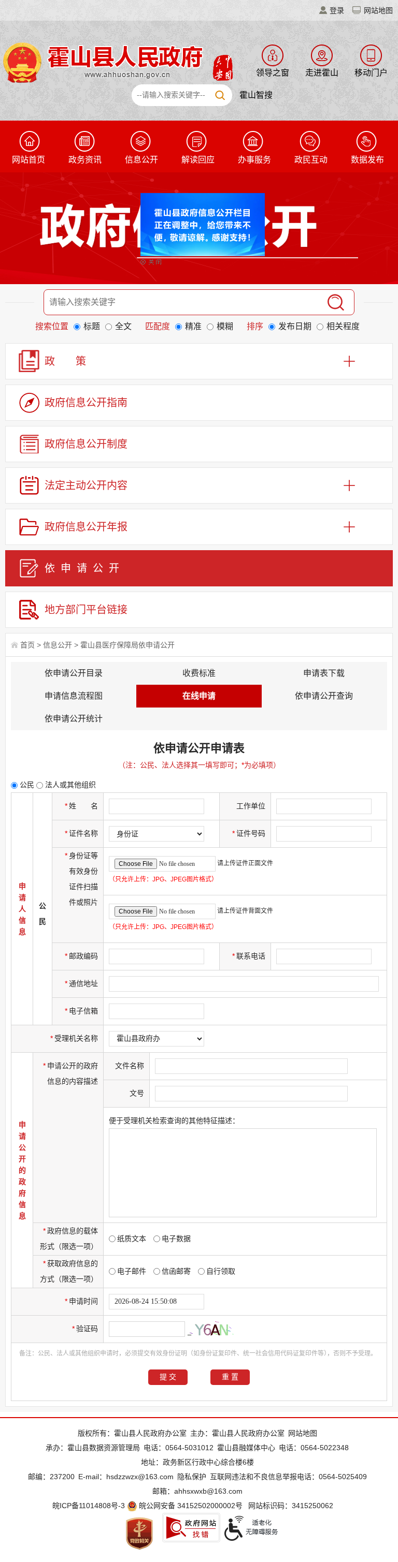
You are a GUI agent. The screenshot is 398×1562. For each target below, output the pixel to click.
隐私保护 (191, 1476)
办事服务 (254, 159)
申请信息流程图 (74, 695)
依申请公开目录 (74, 673)
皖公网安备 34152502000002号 (191, 1505)
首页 (27, 645)
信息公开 (141, 159)
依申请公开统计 (74, 718)
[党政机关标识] (139, 1533)
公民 (26, 784)
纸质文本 (131, 1238)
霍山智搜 (256, 95)
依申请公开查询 (324, 695)
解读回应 (198, 159)
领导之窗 (272, 72)
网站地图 (378, 10)
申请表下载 (324, 673)
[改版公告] (213, 217)
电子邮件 (131, 1271)
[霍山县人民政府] (116, 61)
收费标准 (199, 673)
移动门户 (371, 72)
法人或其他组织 (69, 784)
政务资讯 (85, 159)
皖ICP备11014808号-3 (88, 1505)
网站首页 (28, 159)
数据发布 (367, 159)
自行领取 (220, 1271)
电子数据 (176, 1238)
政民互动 (311, 159)
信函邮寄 (176, 1271)
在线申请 (199, 695)
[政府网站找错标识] (191, 1527)
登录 (337, 10)
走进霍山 (321, 72)
